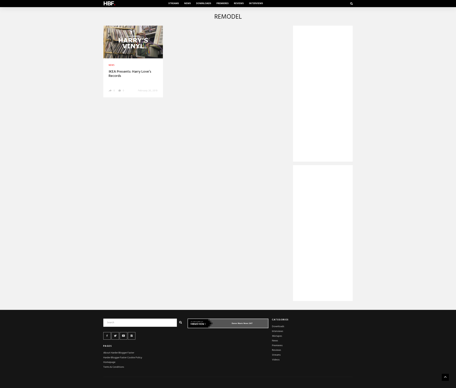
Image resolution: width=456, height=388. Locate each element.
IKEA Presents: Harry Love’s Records (130, 74)
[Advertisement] (322, 94)
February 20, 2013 (148, 91)
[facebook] (107, 336)
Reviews (239, 3)
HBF (109, 3)
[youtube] (123, 336)
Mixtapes (277, 336)
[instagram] (131, 336)
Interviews (256, 3)
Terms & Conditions (113, 367)
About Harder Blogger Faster (118, 353)
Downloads (203, 3)
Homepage (109, 362)
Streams (173, 3)
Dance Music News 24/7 (242, 323)
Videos (275, 360)
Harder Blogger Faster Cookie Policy (122, 358)
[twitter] (115, 336)
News (187, 3)
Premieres (222, 3)
